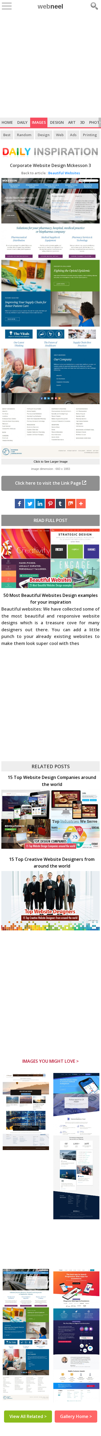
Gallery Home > (76, 1416)
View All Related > (28, 1416)
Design (57, 122)
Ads (73, 134)
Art (72, 122)
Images (39, 122)
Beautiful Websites (50, 173)
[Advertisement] (50, 64)
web (50, 6)
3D (82, 122)
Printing (90, 134)
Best (7, 134)
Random (24, 134)
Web (60, 134)
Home (7, 122)
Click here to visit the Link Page (48, 483)
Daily (22, 122)
